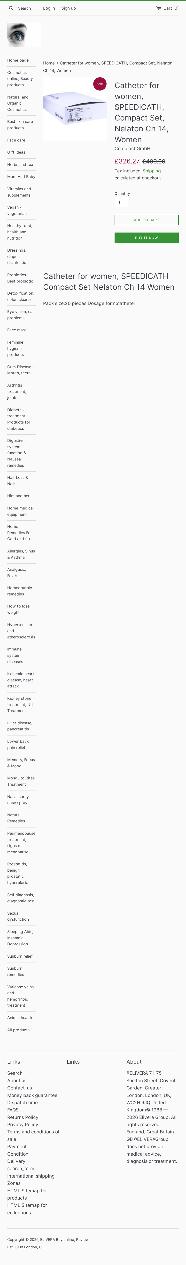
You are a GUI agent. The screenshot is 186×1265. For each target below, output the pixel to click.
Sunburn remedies (15, 971)
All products (18, 1029)
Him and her (18, 495)
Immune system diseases (15, 655)
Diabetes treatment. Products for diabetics (18, 419)
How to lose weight (18, 609)
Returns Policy (23, 1117)
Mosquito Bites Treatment (21, 781)
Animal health (19, 1017)
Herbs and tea (20, 164)
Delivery (16, 1161)
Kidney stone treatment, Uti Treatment (20, 704)
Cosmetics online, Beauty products (20, 78)
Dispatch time (22, 1102)
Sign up (68, 8)
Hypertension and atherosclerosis (21, 630)
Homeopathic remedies (19, 590)
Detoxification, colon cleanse (20, 296)
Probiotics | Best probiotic (20, 277)
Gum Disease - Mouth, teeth (20, 369)
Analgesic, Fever (16, 572)
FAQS (13, 1110)
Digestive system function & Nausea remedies (16, 452)
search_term (20, 1168)
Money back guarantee (32, 1095)
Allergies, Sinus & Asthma (21, 554)
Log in (49, 8)
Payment (17, 1146)
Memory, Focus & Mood (21, 762)
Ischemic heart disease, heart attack (20, 679)
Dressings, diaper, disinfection (18, 256)
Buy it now (146, 238)
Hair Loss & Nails (17, 480)
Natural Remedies (16, 818)
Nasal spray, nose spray (18, 799)
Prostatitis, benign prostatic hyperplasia (17, 873)
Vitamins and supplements (19, 192)
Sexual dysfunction (18, 916)
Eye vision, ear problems (20, 314)
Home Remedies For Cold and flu (19, 532)
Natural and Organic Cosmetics (18, 103)
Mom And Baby (21, 176)
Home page (18, 60)
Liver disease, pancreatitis (19, 726)
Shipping (152, 170)
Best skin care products (20, 124)
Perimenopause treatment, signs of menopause (21, 842)
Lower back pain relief (18, 744)
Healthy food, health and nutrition (19, 231)
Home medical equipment (20, 511)
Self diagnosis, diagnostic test (21, 898)
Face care (16, 140)
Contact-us (19, 1088)
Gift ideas (16, 152)
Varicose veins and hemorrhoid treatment (20, 996)
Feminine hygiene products (15, 348)
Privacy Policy (22, 1124)
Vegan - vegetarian (17, 210)
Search (15, 1073)
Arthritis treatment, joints (16, 391)
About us (17, 1080)
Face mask (17, 329)
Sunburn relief (20, 956)
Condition (17, 1154)
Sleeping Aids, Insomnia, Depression (20, 937)
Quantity (122, 193)
